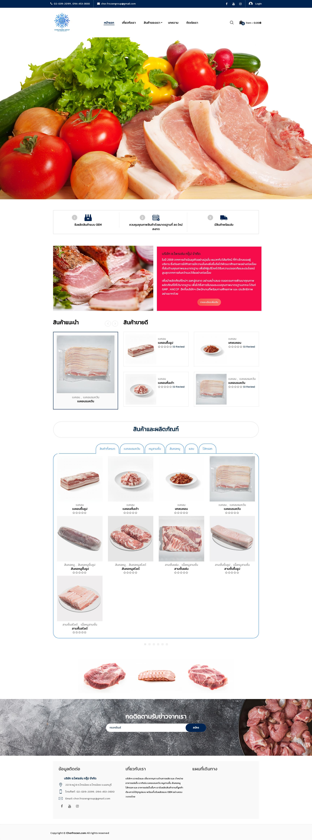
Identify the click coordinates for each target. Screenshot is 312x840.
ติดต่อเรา (192, 22)
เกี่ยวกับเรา (129, 22)
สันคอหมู (69, 565)
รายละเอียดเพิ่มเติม (209, 302)
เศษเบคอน (234, 342)
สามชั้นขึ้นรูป (222, 565)
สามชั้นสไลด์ (70, 624)
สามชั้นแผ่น (172, 565)
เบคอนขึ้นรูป (165, 342)
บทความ (173, 22)
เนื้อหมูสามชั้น (190, 565)
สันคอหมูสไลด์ (137, 565)
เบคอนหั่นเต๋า (166, 382)
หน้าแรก (109, 22)
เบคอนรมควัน (91, 397)
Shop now (191, 132)
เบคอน (76, 397)
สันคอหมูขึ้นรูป (86, 565)
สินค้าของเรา (152, 22)
